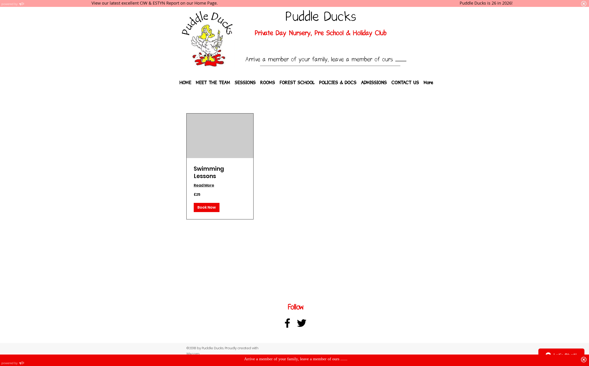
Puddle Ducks (320, 17)
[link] (220, 172)
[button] (206, 207)
